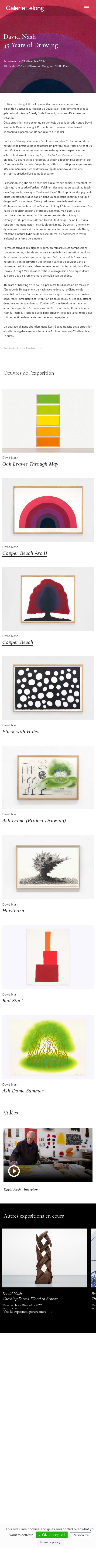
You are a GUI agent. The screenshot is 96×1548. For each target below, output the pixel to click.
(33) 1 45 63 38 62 (66, 1446)
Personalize (81, 1535)
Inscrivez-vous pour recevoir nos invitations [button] (44, 1364)
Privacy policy (50, 1542)
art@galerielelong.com (63, 1496)
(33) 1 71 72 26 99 (23, 1492)
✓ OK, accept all (51, 1535)
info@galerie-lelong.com (21, 1449)
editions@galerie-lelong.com (66, 1449)
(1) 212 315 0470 (65, 1492)
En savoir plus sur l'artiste (22, 348)
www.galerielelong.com (63, 1499)
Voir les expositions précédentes (28, 1311)
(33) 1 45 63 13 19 (23, 1446)
